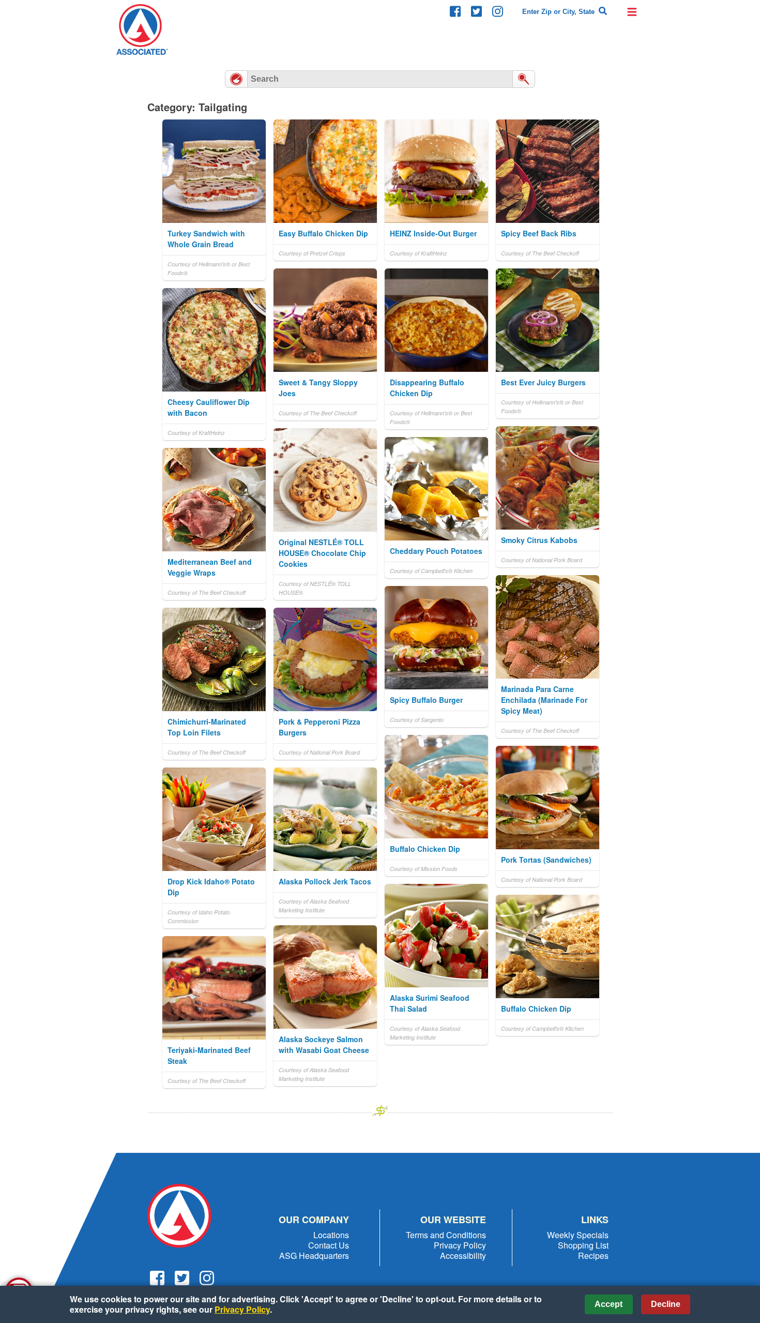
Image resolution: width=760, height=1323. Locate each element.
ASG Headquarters (314, 1255)
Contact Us (328, 1245)
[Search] (603, 11)
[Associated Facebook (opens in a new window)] (455, 12)
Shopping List (583, 1245)
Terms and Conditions (446, 1235)
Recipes (593, 1255)
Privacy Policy (460, 1245)
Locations (331, 1235)
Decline (665, 1304)
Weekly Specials (578, 1235)
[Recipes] (236, 79)
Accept (608, 1304)
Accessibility (463, 1255)
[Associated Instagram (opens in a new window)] (497, 12)
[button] (632, 11)
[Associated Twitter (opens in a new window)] (476, 12)
